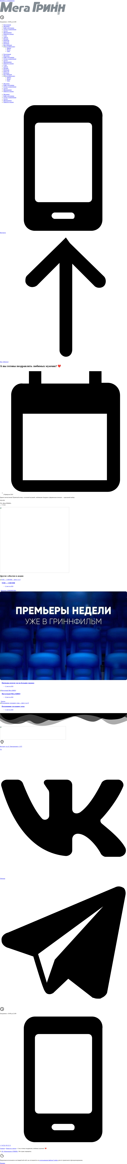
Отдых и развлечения (9, 29)
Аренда (5, 37)
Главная (2, 1148)
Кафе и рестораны (8, 28)
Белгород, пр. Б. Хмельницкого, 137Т (11, 746)
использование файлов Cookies (48, 1160)
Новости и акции (8, 34)
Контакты (6, 43)
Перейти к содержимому (7, 0)
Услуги (5, 31)
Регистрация (7, 25)
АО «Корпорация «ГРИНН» (9, 1151)
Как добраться (7, 45)
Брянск (9, 48)
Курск (8, 49)
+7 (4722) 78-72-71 (5, 1145)
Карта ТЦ (6, 42)
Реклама (5, 39)
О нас (5, 35)
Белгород (12, 46)
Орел (8, 51)
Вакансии (6, 40)
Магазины (6, 26)
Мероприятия (7, 32)
